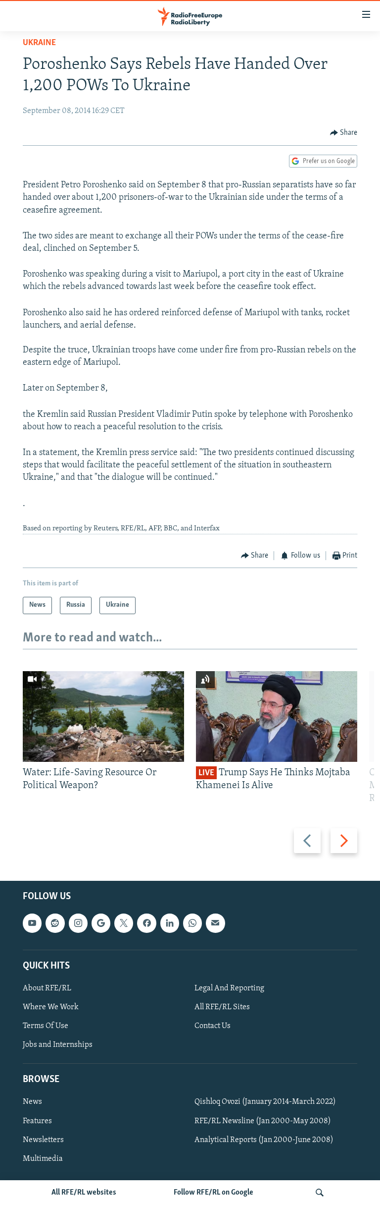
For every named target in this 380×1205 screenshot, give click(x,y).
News (32, 1102)
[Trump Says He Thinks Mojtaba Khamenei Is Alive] (276, 716)
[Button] (344, 132)
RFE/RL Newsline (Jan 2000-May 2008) (262, 1121)
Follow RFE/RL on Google (213, 1193)
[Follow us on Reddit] (55, 923)
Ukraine (39, 43)
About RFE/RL (47, 988)
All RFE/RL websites (83, 1193)
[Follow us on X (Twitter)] (123, 923)
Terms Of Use (45, 1026)
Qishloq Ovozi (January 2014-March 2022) (265, 1102)
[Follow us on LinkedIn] (169, 923)
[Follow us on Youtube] (32, 923)
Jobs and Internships (58, 1045)
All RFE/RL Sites (222, 1007)
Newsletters (43, 1140)
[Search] (319, 1192)
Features (37, 1121)
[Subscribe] (215, 923)
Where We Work (51, 1007)
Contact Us (212, 1026)
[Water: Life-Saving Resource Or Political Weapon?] (103, 716)
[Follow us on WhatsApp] (192, 923)
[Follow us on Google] (101, 923)
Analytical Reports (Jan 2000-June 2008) (263, 1140)
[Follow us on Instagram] (78, 923)
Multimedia (43, 1159)
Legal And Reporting (229, 988)
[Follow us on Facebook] (146, 923)
